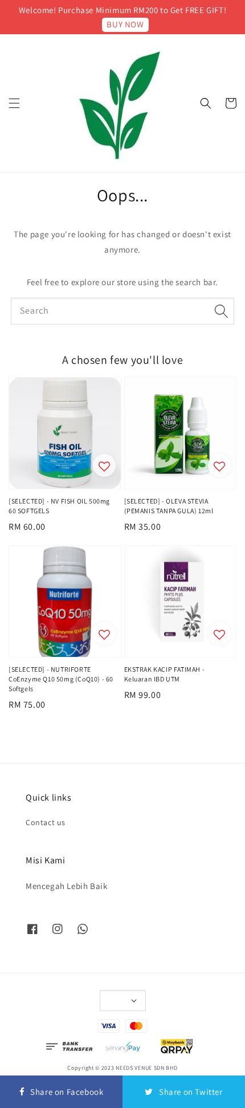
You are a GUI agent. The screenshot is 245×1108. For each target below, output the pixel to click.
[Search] (221, 310)
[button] (14, 103)
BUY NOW (125, 24)
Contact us (46, 822)
